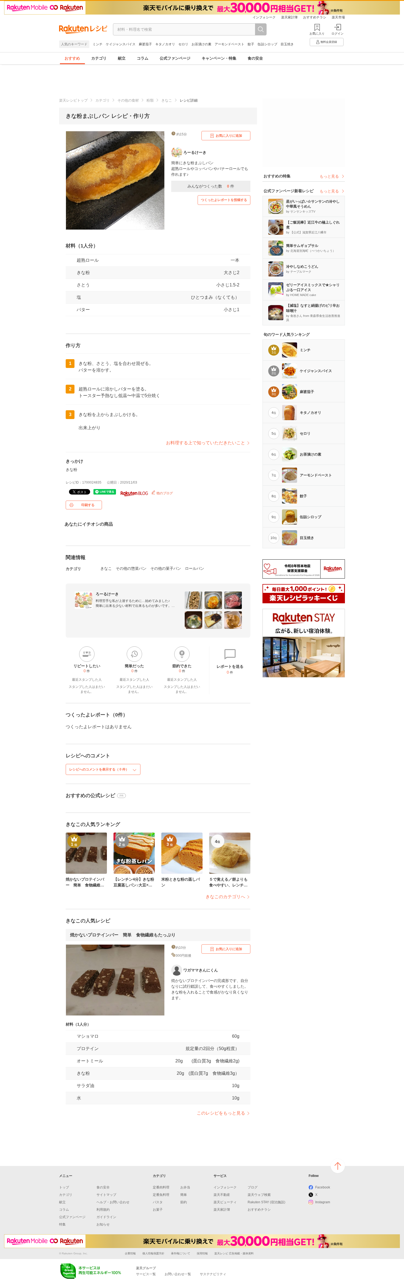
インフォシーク (264, 17)
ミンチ (98, 44)
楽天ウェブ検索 (259, 1195)
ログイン (337, 33)
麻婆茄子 (145, 44)
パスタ (158, 1202)
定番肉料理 (161, 1187)
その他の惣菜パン (131, 568)
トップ (64, 1187)
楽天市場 (338, 17)
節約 (183, 1202)
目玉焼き (287, 44)
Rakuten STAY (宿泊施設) (266, 1202)
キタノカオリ (165, 44)
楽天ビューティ (225, 1202)
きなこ (166, 100)
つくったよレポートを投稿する (224, 200)
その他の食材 (128, 100)
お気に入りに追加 (229, 136)
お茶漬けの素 (201, 44)
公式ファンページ (175, 58)
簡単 (183, 1195)
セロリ (183, 44)
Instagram (322, 1202)
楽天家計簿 (289, 17)
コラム (142, 58)
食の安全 (255, 58)
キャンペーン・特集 (219, 58)
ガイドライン (106, 1217)
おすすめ (72, 58)
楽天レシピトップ (73, 100)
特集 (62, 1224)
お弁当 (185, 1187)
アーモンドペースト (229, 44)
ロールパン (194, 568)
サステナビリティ (213, 1274)
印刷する (88, 505)
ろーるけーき (107, 594)
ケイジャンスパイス (120, 44)
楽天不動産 (222, 1195)
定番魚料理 (161, 1195)
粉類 (150, 100)
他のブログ (164, 493)
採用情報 (202, 1253)
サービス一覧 (146, 1274)
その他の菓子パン (165, 568)
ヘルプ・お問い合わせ (112, 1202)
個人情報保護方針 (153, 1253)
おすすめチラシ (314, 17)
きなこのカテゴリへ (225, 896)
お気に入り (317, 33)
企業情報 (130, 1253)
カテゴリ (99, 58)
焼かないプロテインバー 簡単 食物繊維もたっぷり (123, 935)
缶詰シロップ (267, 44)
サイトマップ (106, 1195)
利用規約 (103, 1210)
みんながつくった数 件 (210, 186)
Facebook (322, 1187)
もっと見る (329, 176)
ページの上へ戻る (338, 1166)
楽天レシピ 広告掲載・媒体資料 (234, 1253)
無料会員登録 (328, 41)
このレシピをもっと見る (221, 1113)
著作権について (180, 1253)
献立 (122, 58)
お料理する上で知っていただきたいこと (205, 442)
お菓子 (158, 1210)
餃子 (251, 44)
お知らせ (103, 1224)
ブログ (253, 1187)
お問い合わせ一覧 (178, 1274)
